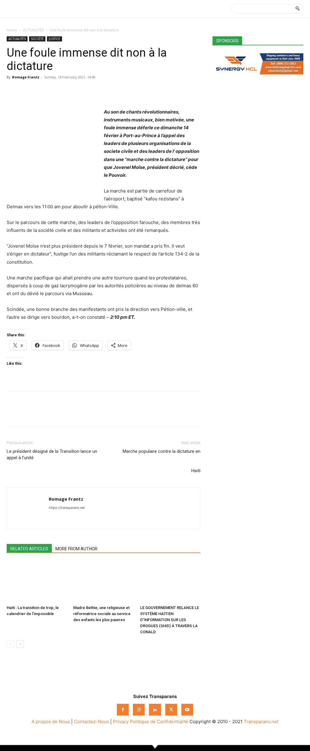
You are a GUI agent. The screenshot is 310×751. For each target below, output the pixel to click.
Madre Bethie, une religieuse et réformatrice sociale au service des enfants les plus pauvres (101, 613)
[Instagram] (139, 710)
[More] (68, 91)
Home (12, 30)
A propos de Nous (50, 721)
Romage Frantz (25, 77)
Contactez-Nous (91, 721)
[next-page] (20, 644)
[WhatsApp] (41, 91)
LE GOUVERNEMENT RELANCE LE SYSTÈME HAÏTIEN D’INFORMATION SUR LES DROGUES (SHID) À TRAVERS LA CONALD (169, 619)
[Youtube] (187, 710)
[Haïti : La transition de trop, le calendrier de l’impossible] (37, 582)
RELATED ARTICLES (29, 548)
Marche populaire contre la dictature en (161, 451)
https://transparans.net (67, 508)
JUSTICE (54, 39)
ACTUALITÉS (33, 30)
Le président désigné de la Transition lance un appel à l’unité (52, 454)
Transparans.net (261, 721)
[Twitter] (27, 91)
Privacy (121, 721)
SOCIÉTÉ (37, 39)
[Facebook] (13, 91)
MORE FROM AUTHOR (76, 548)
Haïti (195, 470)
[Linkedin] (54, 91)
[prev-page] (10, 644)
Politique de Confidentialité (159, 721)
